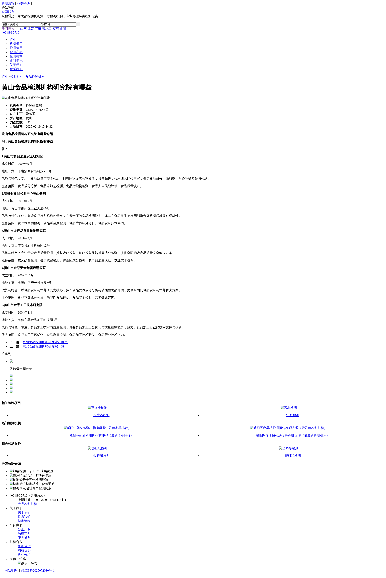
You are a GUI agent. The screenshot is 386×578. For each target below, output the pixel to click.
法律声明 (24, 533)
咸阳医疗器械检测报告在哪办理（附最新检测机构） (293, 435)
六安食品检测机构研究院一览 (43, 346)
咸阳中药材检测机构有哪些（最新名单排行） (101, 435)
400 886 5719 (10, 32)
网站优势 (24, 550)
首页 (5, 76)
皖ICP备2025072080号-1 (38, 570)
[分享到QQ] (11, 380)
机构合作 (24, 546)
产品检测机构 (27, 504)
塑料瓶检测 (293, 455)
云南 (55, 28)
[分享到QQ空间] (11, 384)
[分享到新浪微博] (11, 388)
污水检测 (292, 415)
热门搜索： (10, 28)
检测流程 (8, 3)
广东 (38, 28)
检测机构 (16, 76)
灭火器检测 (101, 415)
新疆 (63, 28)
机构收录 (24, 554)
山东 (23, 28)
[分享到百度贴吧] (11, 392)
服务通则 (24, 537)
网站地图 (11, 570)
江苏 (30, 28)
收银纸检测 (101, 455)
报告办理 (23, 3)
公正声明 (24, 529)
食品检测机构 (35, 76)
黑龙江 (46, 28)
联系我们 (24, 516)
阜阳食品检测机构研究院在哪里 (45, 342)
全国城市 (8, 12)
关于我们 (24, 512)
